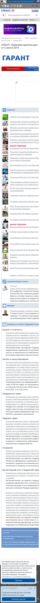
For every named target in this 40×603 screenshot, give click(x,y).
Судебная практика (20, 20)
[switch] (4, 15)
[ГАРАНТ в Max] (8, 5)
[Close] (35, 588)
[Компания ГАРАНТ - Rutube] (20, 6)
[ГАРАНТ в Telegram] (11, 6)
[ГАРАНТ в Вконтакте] (2, 6)
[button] (33, 6)
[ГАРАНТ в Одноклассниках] (17, 6)
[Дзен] (5, 6)
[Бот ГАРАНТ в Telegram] (14, 6)
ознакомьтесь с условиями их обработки (16, 577)
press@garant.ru (19, 538)
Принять (18, 580)
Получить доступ (18, 599)
